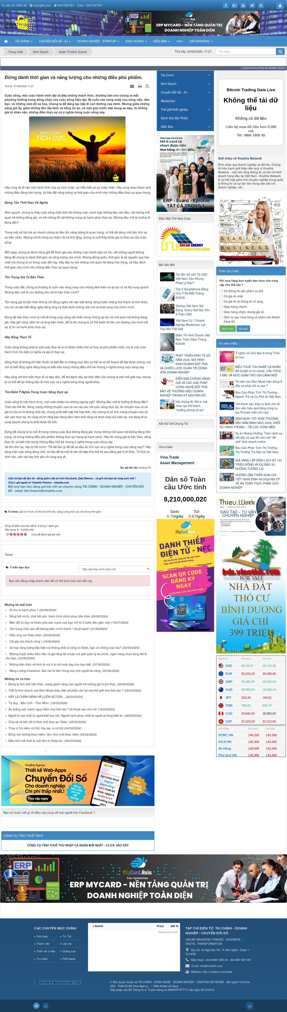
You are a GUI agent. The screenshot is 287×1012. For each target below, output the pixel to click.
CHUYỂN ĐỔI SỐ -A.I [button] (54, 41)
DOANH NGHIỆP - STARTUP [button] (97, 41)
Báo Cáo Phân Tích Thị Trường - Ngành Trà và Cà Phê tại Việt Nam (258, 394)
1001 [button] (179, 41)
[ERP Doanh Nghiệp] (185, 173)
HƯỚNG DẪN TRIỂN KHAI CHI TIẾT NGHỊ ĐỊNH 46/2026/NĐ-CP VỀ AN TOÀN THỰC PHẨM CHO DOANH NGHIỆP (250, 481)
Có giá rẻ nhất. (234, 296)
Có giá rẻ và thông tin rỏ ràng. (244, 301)
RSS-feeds (69, 959)
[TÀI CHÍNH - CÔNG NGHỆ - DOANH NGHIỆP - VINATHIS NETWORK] (19, 23)
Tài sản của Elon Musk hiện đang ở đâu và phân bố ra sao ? (258, 383)
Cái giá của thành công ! (25, 641)
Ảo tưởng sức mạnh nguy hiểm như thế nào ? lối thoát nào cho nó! (52, 709)
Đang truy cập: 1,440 (68, 982)
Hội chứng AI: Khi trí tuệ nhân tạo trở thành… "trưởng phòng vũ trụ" (191, 405)
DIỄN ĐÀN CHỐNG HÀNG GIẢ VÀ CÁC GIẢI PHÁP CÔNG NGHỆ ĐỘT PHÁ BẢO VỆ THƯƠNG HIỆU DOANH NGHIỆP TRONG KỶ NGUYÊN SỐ (185, 386)
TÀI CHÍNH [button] (22, 41)
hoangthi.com (42, 5)
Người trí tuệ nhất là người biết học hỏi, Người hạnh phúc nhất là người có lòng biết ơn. (66, 715)
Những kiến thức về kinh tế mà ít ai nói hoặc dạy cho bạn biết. (50, 664)
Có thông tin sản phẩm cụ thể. (244, 291)
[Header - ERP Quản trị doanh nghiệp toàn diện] (191, 22)
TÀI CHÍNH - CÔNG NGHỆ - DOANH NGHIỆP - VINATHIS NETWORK (181, 982)
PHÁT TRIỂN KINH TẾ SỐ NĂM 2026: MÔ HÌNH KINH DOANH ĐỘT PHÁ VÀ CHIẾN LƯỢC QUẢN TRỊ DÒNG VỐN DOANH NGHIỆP (185, 363)
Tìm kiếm (42, 959)
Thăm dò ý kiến (45, 951)
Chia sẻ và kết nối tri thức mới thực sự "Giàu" (38, 722)
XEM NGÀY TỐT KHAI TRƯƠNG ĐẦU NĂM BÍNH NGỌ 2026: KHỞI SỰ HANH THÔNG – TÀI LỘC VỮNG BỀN (250, 422)
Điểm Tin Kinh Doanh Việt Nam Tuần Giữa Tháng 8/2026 (193, 339)
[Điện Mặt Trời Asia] (186, 238)
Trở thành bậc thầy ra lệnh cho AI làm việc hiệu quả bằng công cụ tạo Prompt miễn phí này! (257, 408)
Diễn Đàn (167, 126)
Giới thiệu (42, 936)
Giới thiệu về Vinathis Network (240, 158)
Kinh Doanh (168, 84)
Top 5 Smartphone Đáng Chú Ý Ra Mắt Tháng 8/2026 (192, 293)
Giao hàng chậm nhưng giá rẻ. (244, 312)
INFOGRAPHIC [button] (200, 41)
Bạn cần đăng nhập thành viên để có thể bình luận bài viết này (50, 581)
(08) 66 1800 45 (16, 5)
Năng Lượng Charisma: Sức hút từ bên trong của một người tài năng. (55, 671)
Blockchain (168, 101)
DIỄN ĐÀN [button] (160, 41)
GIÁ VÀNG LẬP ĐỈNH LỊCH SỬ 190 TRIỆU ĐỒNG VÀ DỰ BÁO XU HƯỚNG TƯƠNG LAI (258, 464)
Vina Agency (140, 986)
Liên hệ (66, 944)
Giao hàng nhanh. (236, 307)
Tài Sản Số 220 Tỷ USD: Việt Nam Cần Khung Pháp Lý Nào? (192, 278)
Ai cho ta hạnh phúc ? (23, 610)
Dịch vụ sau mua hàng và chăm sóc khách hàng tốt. (252, 319)
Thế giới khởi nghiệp (174, 109)
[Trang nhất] (6, 41)
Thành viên (43, 944)
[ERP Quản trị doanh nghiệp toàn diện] (143, 878)
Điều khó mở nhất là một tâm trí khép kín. (35, 741)
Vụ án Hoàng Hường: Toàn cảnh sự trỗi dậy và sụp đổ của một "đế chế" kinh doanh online (258, 437)
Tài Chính (167, 75)
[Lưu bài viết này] (148, 86)
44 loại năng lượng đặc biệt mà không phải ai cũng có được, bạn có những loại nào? (65, 647)
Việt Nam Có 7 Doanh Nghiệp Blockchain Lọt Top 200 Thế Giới (182, 324)
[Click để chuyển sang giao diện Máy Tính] (45, 1006)
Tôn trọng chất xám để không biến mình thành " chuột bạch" (49, 629)
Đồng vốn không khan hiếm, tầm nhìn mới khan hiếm (43, 734)
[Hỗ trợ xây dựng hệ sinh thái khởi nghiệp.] (251, 229)
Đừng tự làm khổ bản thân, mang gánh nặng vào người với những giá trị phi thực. (62, 684)
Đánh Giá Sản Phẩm (174, 118)
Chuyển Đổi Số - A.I (174, 92)
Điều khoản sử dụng (166, 986)
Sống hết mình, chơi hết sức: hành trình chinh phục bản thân (49, 616)
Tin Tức (67, 936)
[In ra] (140, 86)
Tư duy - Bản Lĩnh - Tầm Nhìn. (28, 703)
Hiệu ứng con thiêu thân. (25, 635)
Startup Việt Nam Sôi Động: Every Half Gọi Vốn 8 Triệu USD (193, 310)
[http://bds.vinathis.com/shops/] (251, 595)
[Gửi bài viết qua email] (132, 86)
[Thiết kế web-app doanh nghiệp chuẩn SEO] (77, 778)
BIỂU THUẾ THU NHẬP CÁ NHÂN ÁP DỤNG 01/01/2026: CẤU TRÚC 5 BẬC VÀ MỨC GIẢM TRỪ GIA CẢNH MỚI (250, 371)
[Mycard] (185, 575)
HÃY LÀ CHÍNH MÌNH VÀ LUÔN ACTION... (36, 697)
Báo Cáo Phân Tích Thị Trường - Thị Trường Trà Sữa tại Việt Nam (257, 450)
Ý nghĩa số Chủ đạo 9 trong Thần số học (257, 355)
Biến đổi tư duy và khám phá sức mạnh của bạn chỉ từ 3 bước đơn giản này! (60, 622)
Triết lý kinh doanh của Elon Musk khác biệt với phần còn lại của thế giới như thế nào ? (65, 690)
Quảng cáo (69, 951)
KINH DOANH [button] (135, 41)
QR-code (44, 982)
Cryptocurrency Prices (253, 68)
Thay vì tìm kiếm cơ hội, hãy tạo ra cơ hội (35, 728)
